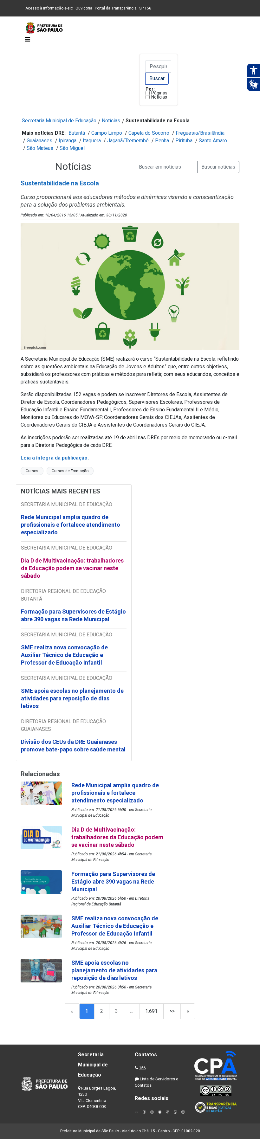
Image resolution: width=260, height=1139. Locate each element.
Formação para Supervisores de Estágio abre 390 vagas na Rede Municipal (73, 615)
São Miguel (72, 148)
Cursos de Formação (70, 471)
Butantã (76, 133)
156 (142, 1067)
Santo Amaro (213, 141)
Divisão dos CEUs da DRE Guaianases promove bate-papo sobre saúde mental (73, 745)
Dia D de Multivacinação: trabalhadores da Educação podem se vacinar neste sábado (72, 568)
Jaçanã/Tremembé (128, 141)
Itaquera (92, 141)
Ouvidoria (83, 8)
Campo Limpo (106, 133)
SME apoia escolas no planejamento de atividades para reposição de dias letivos (72, 698)
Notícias (159, 97)
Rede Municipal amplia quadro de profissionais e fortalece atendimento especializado (70, 525)
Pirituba (183, 141)
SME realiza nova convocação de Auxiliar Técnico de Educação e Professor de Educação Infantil (64, 655)
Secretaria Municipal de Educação (59, 121)
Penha (162, 141)
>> (172, 1011)
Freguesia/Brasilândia (200, 133)
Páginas (159, 93)
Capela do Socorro (148, 133)
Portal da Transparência (116, 8)
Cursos (32, 471)
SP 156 (145, 8)
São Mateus (40, 148)
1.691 (151, 1011)
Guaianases (39, 141)
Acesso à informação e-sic (49, 8)
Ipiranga (67, 141)
